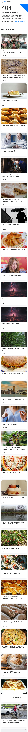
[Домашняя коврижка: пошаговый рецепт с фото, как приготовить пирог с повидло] (14, 690)
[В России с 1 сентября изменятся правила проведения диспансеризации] (14, 144)
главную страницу (19, 21)
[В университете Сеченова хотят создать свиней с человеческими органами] (14, 616)
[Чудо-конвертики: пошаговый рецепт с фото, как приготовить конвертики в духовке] (14, 120)
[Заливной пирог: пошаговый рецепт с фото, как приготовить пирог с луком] (14, 368)
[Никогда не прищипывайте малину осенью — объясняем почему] (14, 541)
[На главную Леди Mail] (8, 2)
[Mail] (5, 2)
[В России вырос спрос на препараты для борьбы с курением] (14, 417)
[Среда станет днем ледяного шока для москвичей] (14, 343)
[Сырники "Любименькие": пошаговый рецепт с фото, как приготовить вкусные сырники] (14, 244)
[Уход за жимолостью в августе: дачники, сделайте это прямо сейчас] (14, 442)
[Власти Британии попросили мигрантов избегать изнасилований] (14, 392)
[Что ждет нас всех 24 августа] (14, 318)
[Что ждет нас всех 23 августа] (14, 293)
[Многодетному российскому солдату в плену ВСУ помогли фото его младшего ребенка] (14, 45)
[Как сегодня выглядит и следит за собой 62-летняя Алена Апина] (14, 268)
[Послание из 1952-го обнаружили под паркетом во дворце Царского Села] (14, 70)
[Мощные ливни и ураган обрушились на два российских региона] (14, 715)
